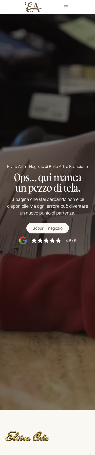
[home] (32, 7)
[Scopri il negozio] (47, 228)
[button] (66, 7)
